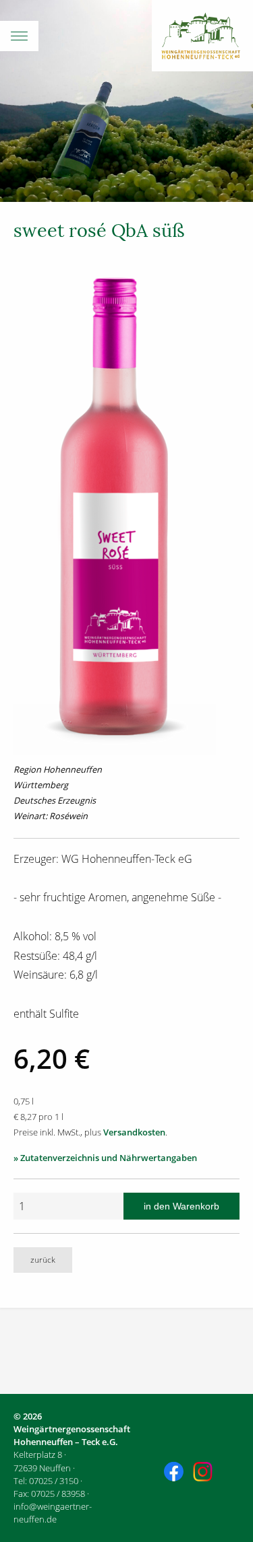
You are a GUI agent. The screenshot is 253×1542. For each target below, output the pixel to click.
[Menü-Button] (19, 36)
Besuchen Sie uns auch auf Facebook (175, 1473)
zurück (42, 1259)
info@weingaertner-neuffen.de (52, 1512)
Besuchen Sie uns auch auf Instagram (204, 1473)
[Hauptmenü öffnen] (126, 35)
